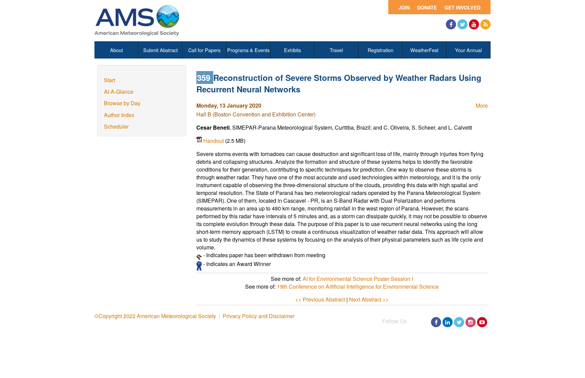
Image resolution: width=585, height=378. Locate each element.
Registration (380, 49)
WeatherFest (424, 49)
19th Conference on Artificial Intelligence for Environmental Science (358, 286)
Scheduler (116, 126)
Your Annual (468, 49)
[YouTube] (474, 24)
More (482, 105)
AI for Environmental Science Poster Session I (358, 279)
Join (404, 7)
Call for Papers (204, 49)
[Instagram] (470, 322)
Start (109, 80)
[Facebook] (451, 24)
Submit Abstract (160, 49)
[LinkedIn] (447, 322)
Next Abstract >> (369, 299)
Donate (427, 7)
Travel (336, 49)
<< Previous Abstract (320, 299)
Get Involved (462, 7)
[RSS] (485, 24)
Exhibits (292, 49)
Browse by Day (122, 103)
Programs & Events (248, 49)
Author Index (119, 115)
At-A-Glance (118, 91)
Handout (214, 140)
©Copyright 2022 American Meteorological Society (155, 316)
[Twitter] (462, 24)
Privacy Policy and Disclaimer (259, 316)
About (116, 49)
